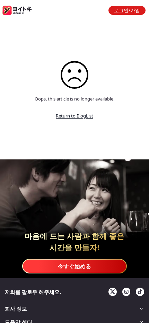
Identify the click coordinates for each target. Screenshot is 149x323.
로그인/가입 (127, 10)
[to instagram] (126, 292)
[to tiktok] (140, 292)
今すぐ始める (74, 266)
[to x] (112, 292)
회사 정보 (16, 308)
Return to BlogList (74, 116)
